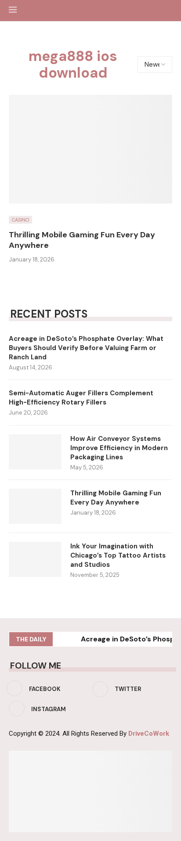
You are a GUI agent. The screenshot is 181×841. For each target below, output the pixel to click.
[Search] (167, 10)
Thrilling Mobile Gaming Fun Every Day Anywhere (115, 498)
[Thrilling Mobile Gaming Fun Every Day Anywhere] (90, 149)
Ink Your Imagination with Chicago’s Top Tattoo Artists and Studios (118, 555)
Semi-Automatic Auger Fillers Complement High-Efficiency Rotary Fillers (81, 398)
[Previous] (61, 639)
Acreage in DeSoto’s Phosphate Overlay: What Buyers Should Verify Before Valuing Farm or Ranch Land (86, 347)
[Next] (72, 639)
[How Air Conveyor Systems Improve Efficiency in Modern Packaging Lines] (35, 451)
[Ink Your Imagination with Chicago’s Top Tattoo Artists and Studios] (35, 559)
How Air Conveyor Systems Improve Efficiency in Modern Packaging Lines (119, 448)
